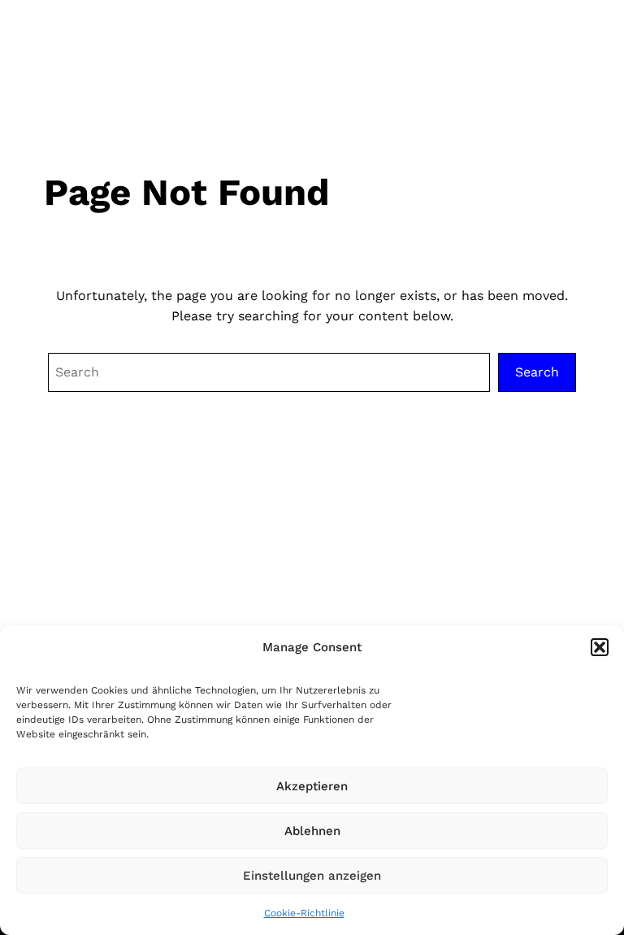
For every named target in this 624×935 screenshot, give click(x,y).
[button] (600, 647)
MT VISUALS (96, 42)
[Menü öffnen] (581, 43)
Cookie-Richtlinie (304, 913)
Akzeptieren (312, 786)
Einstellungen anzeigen (312, 875)
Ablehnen (312, 831)
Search (537, 372)
